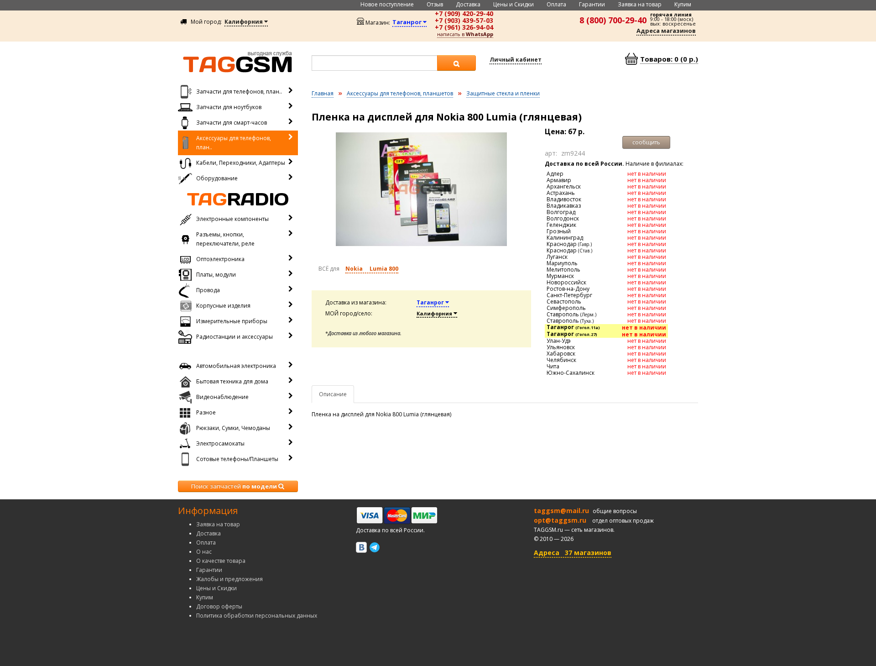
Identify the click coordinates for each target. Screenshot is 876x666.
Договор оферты (219, 606)
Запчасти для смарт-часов (231, 122)
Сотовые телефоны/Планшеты (237, 459)
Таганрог (431, 302)
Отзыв (435, 4)
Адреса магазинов (666, 30)
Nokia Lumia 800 (371, 269)
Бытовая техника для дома (232, 381)
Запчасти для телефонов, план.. (239, 91)
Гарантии (592, 4)
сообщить (646, 142)
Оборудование (217, 178)
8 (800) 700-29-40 (613, 20)
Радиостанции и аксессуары (234, 337)
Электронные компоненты (232, 219)
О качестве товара (220, 561)
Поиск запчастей (234, 486)
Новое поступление (387, 4)
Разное (206, 412)
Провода (208, 290)
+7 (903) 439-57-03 (464, 20)
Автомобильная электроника (236, 366)
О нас (204, 552)
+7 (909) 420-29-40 (464, 13)
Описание (333, 394)
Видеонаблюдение (222, 397)
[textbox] (375, 63)
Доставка (468, 4)
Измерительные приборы (231, 321)
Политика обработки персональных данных (256, 615)
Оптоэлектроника (220, 259)
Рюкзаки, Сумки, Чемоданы (233, 428)
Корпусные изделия (223, 305)
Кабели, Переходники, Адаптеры (240, 163)
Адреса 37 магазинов (572, 552)
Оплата (556, 4)
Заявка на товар (640, 4)
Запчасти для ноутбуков (228, 107)
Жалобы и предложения (229, 579)
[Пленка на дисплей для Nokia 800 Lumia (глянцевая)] (422, 189)
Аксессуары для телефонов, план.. (233, 142)
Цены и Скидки (513, 4)
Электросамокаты (220, 443)
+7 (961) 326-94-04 (464, 27)
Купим (682, 4)
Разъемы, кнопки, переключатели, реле (225, 239)
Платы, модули (216, 274)
